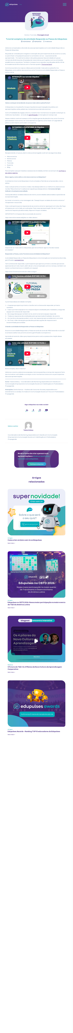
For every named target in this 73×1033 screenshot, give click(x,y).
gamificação (33, 115)
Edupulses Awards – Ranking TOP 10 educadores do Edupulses (34, 731)
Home (26, 35)
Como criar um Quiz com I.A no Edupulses (25, 540)
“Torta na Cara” (46, 64)
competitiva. (19, 260)
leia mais (11, 543)
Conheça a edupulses (37, 464)
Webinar (10, 665)
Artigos (10, 538)
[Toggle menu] (64, 4)
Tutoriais (33, 35)
